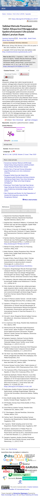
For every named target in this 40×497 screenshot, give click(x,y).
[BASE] (19, 460)
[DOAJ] (25, 456)
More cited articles (30, 200)
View (13, 120)
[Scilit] (19, 471)
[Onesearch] (30, 460)
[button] (3, 50)
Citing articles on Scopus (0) (11, 211)
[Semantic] (12, 478)
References (5, 207)
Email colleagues (32, 120)
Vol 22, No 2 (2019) (18, 14)
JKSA (3, 8)
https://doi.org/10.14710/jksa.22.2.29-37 (25, 19)
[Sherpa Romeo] (19, 474)
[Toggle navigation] (36, 8)
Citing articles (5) (16, 207)
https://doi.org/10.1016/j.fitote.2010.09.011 (18, 266)
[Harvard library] (31, 471)
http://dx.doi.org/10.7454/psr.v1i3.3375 (16, 244)
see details (15, 141)
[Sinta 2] (14, 456)
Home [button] (4, 14)
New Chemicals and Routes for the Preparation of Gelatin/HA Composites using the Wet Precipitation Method (20, 195)
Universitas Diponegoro (20, 493)
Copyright (24, 211)
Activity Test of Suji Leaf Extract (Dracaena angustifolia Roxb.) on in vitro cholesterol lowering (17, 171)
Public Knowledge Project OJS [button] (10, 495)
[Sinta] (9, 456)
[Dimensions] (11, 467)
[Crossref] (13, 463)
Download (20, 120)
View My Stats (13, 449)
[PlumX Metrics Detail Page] (9, 133)
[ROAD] (8, 471)
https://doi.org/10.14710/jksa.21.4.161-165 (18, 386)
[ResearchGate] (29, 478)
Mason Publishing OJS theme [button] (29, 495)
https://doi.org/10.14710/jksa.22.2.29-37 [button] (16, 66)
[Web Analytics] (7, 449)
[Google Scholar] (8, 460)
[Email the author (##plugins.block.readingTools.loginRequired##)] (17, 38)
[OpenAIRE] (20, 482)
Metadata (32, 211)
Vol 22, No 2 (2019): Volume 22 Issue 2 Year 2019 (20, 154)
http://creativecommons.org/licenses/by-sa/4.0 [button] (17, 52)
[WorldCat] (24, 463)
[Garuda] (29, 467)
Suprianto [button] (28, 14)
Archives (9, 14)
